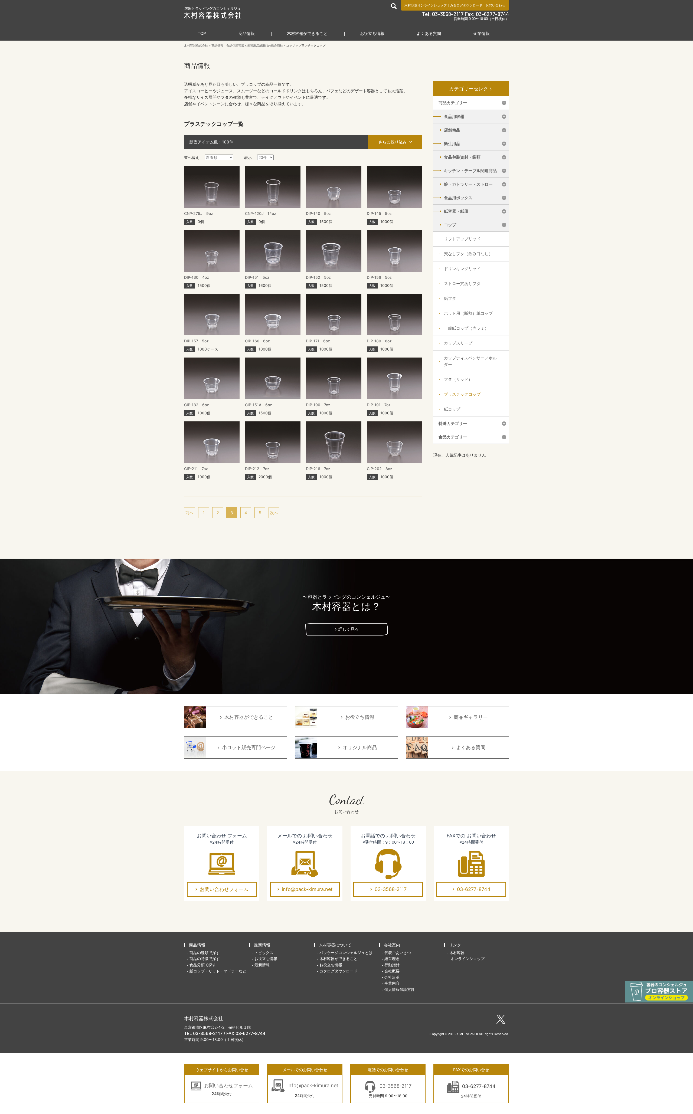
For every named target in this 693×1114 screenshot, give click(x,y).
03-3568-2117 (391, 889)
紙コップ (452, 409)
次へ (274, 512)
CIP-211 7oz (196, 468)
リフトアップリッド (462, 238)
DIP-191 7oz (379, 404)
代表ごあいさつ (397, 952)
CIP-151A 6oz (258, 404)
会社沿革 (392, 977)
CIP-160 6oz (257, 341)
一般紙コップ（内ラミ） (466, 328)
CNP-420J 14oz (260, 213)
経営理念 (392, 958)
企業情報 (481, 33)
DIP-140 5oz (318, 213)
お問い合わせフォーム (224, 889)
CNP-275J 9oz (198, 213)
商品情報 (246, 33)
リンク (455, 945)
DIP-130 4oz (196, 277)
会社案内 (392, 945)
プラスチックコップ (462, 394)
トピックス (263, 952)
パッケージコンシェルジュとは (345, 952)
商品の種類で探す (204, 952)
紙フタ (450, 298)
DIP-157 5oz (196, 341)
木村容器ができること (307, 33)
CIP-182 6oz (196, 404)
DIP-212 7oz (257, 468)
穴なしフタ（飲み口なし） (468, 253)
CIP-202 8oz (379, 468)
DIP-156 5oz (379, 277)
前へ (189, 512)
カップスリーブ (458, 343)
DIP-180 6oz (379, 341)
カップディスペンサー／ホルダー (470, 361)
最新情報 (262, 945)
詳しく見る (348, 629)
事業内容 (392, 983)
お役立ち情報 (372, 33)
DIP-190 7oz (318, 404)
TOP (202, 33)
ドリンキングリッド (462, 268)
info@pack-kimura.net (307, 889)
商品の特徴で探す (204, 958)
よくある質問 (429, 33)
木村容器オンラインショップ (425, 5)
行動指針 (392, 964)
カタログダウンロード (466, 5)
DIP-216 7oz (318, 468)
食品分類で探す (202, 964)
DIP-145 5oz (379, 213)
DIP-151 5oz (257, 277)
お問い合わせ (495, 5)
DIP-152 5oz (318, 277)
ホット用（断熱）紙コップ (468, 313)
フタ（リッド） (458, 379)
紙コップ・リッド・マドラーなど (217, 971)
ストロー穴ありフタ (462, 283)
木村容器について (335, 945)
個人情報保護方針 (399, 989)
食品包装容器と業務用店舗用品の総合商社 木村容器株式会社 (212, 13)
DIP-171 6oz (318, 341)
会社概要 (392, 971)
